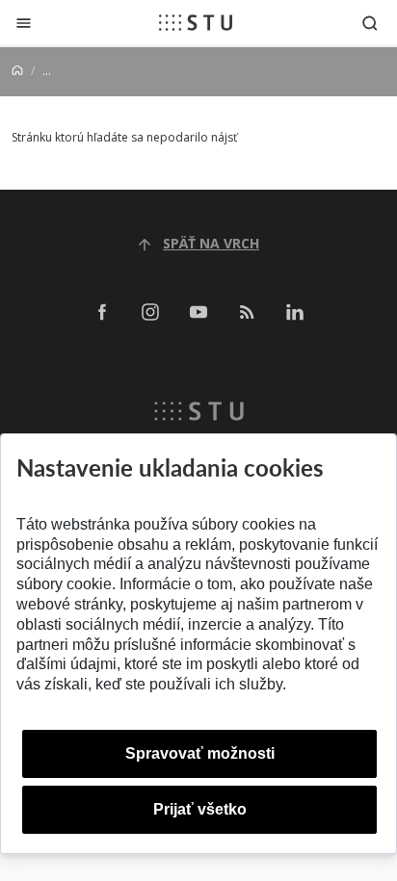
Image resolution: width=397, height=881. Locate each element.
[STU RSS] (246, 311)
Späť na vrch (211, 243)
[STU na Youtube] (198, 311)
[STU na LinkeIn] (295, 311)
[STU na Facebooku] (102, 311)
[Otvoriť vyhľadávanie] (370, 22)
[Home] (17, 71)
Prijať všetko (200, 809)
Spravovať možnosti (200, 753)
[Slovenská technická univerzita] (195, 22)
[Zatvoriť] (23, 22)
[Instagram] (150, 311)
